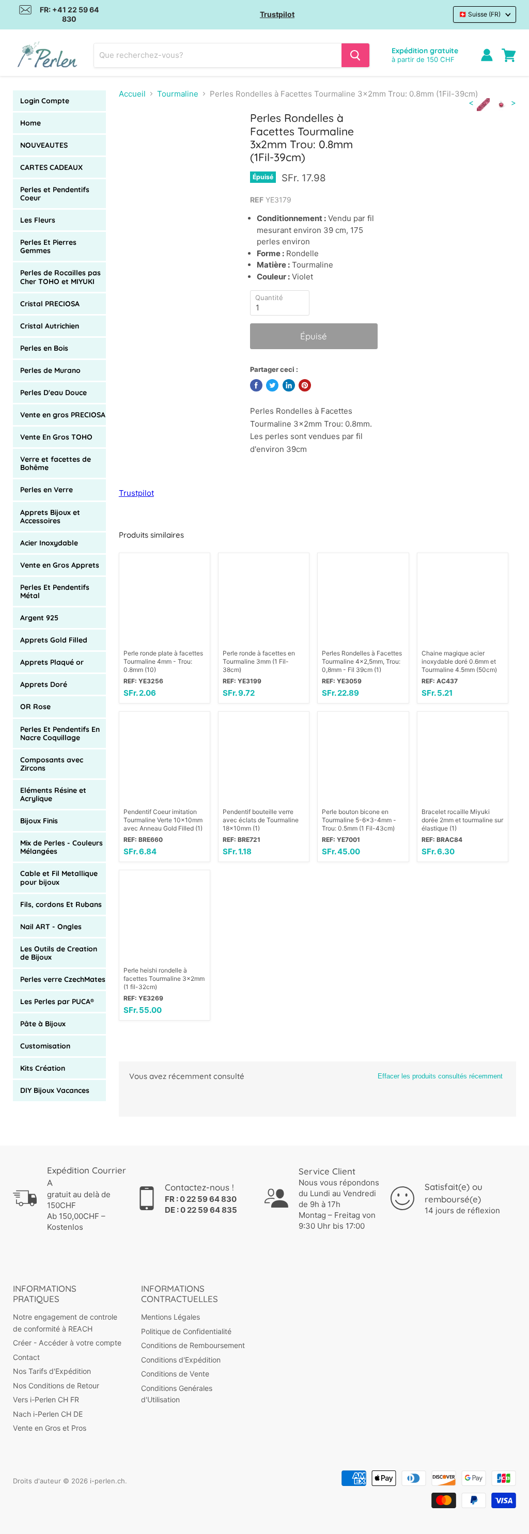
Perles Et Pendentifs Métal (54, 591)
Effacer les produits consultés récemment (440, 1076)
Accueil (132, 93)
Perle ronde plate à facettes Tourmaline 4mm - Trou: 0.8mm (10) (163, 661)
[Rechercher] (355, 55)
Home (30, 123)
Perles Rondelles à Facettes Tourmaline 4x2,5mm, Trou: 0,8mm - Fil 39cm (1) (362, 661)
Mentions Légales (170, 1316)
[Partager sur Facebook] (256, 385)
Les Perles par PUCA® (57, 1001)
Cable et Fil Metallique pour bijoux (59, 877)
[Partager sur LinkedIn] (289, 385)
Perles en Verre (46, 489)
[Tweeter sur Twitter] (272, 385)
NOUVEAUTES (44, 145)
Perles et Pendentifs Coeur (54, 193)
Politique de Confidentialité (186, 1331)
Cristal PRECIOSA (50, 303)
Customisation (45, 1046)
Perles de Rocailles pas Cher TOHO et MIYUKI (60, 277)
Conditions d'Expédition (181, 1359)
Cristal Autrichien (49, 326)
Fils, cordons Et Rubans (61, 904)
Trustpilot (277, 14)
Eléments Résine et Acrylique (53, 794)
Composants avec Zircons (51, 764)
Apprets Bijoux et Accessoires (50, 516)
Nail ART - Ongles (51, 926)
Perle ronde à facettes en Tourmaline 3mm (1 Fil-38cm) (259, 661)
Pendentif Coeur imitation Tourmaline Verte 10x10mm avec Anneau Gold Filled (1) (163, 820)
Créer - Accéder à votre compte (67, 1342)
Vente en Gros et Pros (49, 1427)
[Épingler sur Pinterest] (305, 385)
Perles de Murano (50, 370)
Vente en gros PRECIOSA (62, 414)
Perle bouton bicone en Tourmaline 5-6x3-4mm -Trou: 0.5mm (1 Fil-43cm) (359, 820)
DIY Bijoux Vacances (54, 1090)
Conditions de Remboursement (193, 1345)
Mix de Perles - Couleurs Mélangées (61, 847)
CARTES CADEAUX (51, 167)
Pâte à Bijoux (43, 1023)
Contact (26, 1357)
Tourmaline (177, 93)
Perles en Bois (44, 348)
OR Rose (35, 706)
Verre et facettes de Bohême (55, 463)
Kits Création (42, 1068)
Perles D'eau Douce (53, 392)
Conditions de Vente (175, 1373)
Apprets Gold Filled (53, 640)
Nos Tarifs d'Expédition (52, 1371)
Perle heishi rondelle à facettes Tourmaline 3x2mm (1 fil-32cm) (164, 978)
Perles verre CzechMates (62, 979)
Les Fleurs (37, 220)
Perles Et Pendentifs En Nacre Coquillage (60, 733)
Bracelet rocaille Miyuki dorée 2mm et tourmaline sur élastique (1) (462, 820)
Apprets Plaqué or (52, 662)
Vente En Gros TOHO (56, 437)
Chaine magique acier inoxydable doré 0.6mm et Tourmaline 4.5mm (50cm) (459, 661)
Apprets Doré (43, 684)
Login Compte (44, 100)
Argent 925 (39, 617)
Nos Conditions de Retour (56, 1385)
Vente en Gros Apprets (59, 565)
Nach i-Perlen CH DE (48, 1414)
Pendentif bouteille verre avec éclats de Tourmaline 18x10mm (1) (261, 820)
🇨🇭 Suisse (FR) (480, 14)
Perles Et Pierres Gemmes (48, 246)
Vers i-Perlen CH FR (46, 1399)
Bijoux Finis (39, 820)
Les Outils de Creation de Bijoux (58, 953)
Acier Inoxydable (49, 542)
